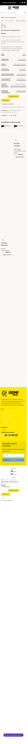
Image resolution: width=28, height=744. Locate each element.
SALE (15, 149)
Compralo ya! (6, 494)
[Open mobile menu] (1, 12)
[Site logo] (13, 7)
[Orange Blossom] (6, 125)
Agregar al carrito (13, 96)
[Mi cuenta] (25, 12)
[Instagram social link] (20, 2)
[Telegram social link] (25, 2)
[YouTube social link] (22, 2)
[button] (7, 254)
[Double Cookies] (18, 125)
